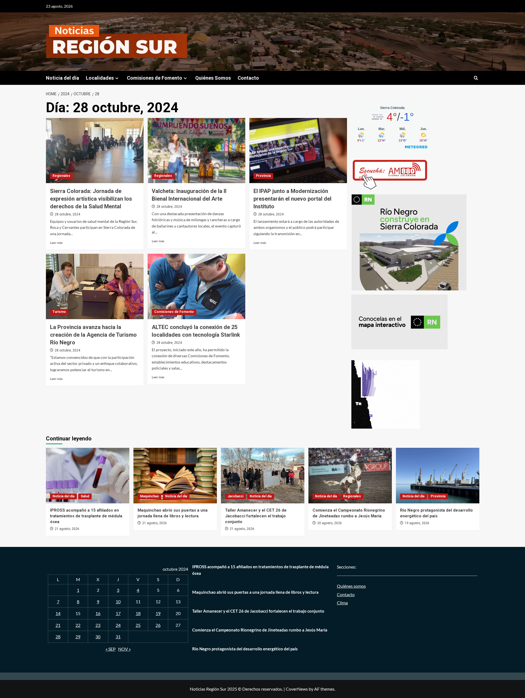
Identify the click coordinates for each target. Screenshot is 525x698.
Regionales (61, 176)
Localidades (100, 78)
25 (138, 625)
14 (58, 613)
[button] (475, 78)
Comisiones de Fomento (154, 78)
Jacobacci (235, 496)
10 (118, 601)
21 (58, 625)
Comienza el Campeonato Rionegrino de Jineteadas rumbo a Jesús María (259, 629)
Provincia (263, 176)
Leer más (56, 243)
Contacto (248, 78)
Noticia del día (62, 78)
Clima (342, 602)
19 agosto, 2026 (417, 523)
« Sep (111, 648)
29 (77, 636)
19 (158, 613)
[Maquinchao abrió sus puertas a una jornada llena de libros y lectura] (175, 475)
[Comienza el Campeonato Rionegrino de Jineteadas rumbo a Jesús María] (350, 475)
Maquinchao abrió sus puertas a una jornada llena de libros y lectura (255, 592)
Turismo (59, 312)
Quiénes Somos (213, 78)
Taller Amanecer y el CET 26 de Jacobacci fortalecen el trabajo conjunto (256, 516)
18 (138, 613)
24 (118, 625)
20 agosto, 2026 (329, 523)
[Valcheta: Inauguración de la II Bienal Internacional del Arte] (196, 150)
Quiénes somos (351, 586)
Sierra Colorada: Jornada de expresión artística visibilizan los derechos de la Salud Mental (91, 199)
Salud (85, 496)
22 (77, 625)
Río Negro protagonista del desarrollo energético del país (245, 648)
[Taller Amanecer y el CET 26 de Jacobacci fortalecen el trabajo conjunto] (262, 475)
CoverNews (297, 688)
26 (158, 625)
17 (118, 613)
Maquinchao (149, 496)
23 (97, 625)
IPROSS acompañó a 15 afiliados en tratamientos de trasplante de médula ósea (86, 516)
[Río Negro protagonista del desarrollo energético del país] (437, 475)
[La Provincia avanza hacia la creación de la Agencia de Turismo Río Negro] (95, 286)
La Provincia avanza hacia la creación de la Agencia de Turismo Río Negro (93, 335)
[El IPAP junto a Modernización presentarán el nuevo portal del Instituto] (298, 150)
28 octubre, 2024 (67, 214)
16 (97, 613)
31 (118, 636)
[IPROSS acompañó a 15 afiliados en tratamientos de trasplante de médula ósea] (87, 475)
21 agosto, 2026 (67, 529)
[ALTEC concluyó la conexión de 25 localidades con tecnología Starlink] (196, 286)
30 (97, 636)
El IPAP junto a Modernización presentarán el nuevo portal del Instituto (292, 199)
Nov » (124, 648)
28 (58, 636)
